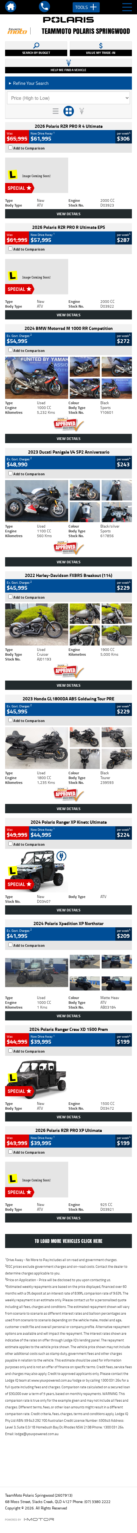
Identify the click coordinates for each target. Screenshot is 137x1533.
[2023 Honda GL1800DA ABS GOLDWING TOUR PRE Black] (68, 748)
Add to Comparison (29, 148)
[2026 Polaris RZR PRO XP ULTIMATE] (68, 1179)
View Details (69, 214)
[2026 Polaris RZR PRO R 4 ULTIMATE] (68, 175)
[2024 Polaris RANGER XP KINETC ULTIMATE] (68, 871)
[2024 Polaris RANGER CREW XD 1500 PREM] (68, 1078)
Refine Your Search (28, 83)
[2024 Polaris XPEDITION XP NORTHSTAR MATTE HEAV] (68, 973)
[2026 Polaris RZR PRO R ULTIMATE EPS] (68, 277)
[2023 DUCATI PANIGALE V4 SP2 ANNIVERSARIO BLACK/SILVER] (68, 501)
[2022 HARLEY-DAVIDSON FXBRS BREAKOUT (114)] (68, 624)
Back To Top (69, 1468)
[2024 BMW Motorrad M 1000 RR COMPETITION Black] (68, 378)
